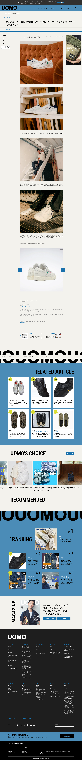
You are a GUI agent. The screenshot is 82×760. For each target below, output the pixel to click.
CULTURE (68, 8)
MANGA (68, 7)
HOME (3, 356)
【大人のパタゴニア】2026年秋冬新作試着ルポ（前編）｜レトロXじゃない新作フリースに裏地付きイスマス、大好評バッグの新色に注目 (67, 562)
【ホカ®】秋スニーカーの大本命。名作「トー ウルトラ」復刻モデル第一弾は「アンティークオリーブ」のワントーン (18, 435)
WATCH (61, 7)
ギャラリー (61, 538)
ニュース (34, 399)
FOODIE (61, 8)
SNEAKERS (55, 7)
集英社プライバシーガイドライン (13, 752)
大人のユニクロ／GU (65, 577)
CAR (46, 8)
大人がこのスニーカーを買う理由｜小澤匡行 (40, 431)
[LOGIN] (76, 7)
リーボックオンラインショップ (25, 306)
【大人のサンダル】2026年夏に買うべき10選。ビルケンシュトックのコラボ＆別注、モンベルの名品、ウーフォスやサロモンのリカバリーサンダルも (36, 489)
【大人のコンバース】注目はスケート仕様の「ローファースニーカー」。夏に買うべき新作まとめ (63, 435)
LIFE (53, 8)
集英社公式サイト (10, 751)
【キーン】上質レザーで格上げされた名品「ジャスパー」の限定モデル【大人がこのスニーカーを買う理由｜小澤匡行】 (41, 435)
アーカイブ (7, 17)
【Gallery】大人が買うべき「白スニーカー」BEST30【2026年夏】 (65, 540)
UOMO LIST (48, 7)
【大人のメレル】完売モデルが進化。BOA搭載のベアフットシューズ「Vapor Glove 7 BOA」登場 (63, 402)
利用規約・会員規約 (25, 752)
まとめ (11, 399)
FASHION (40, 7)
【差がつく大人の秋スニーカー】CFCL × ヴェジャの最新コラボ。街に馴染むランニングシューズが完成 (41, 402)
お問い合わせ (24, 751)
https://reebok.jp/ (22, 322)
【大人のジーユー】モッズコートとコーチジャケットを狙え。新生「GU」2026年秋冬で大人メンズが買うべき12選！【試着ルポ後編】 (67, 581)
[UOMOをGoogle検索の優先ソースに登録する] (5, 47)
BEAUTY (40, 8)
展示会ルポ (64, 558)
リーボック (9, 29)
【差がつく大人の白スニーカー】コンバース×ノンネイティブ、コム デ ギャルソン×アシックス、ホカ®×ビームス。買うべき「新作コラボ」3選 (18, 403)
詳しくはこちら (60, 2)
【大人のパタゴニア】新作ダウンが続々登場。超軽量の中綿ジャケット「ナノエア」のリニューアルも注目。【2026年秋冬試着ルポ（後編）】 (33, 581)
